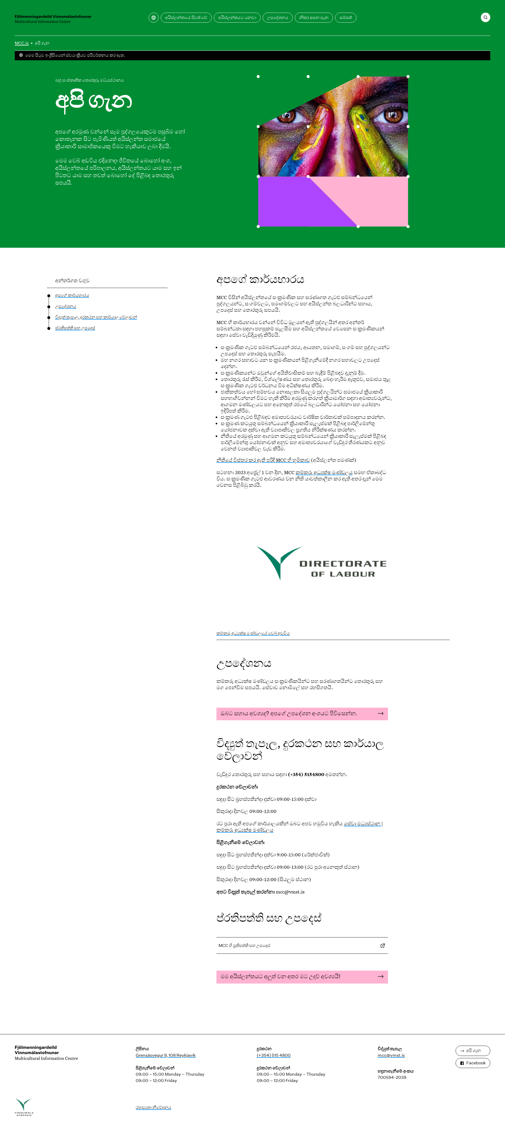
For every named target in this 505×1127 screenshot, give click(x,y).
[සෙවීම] (485, 17)
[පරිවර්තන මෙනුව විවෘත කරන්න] (154, 18)
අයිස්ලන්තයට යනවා (237, 17)
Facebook (476, 1062)
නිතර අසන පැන (314, 17)
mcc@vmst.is (391, 1055)
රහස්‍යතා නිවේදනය (153, 1107)
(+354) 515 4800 (274, 1055)
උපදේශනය (277, 17)
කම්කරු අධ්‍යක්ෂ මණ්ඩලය (324, 472)
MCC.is (22, 43)
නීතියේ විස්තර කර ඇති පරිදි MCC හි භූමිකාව (263, 460)
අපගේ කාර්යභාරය (72, 295)
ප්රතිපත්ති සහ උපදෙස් (75, 327)
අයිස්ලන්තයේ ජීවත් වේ (186, 17)
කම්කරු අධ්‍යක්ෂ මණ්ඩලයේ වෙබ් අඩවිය (253, 633)
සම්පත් (346, 17)
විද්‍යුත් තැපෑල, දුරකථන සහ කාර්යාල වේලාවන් (96, 317)
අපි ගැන (42, 43)
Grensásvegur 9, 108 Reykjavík (166, 1055)
